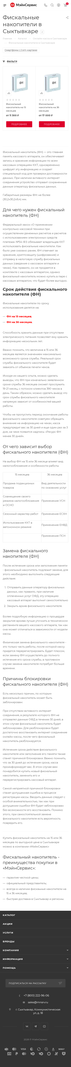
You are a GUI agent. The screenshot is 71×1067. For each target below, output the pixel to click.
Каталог (9, 915)
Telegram (35, 1026)
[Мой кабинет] (58, 5)
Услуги (8, 932)
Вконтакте (27, 1026)
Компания (11, 950)
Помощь (9, 967)
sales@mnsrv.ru (38, 1002)
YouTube (44, 1026)
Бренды (8, 941)
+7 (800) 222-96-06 (36, 995)
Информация (13, 959)
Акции (8, 923)
